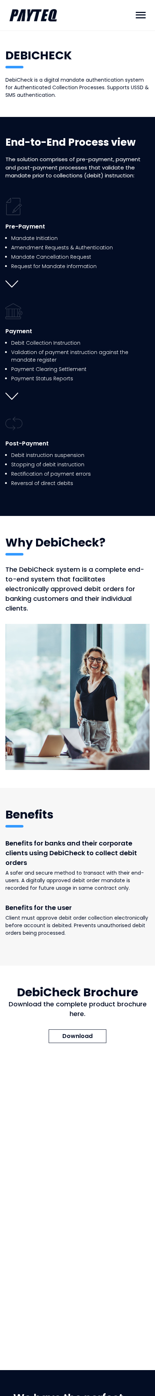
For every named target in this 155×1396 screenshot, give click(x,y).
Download (77, 1036)
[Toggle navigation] (141, 15)
